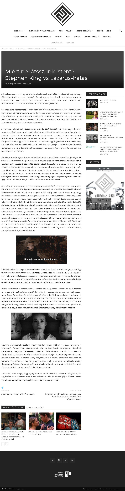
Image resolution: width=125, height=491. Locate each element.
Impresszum (114, 489)
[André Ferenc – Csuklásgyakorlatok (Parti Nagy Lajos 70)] (92, 138)
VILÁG (68, 31)
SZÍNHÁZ (99, 31)
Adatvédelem (87, 489)
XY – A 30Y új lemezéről (108, 100)
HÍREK (68, 37)
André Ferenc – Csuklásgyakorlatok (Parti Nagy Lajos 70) (111, 137)
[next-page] (6, 443)
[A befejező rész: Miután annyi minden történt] (41, 421)
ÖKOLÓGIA (107, 37)
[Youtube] (72, 460)
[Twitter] (65, 460)
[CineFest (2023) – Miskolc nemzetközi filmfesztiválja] (68, 421)
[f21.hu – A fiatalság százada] (62, 14)
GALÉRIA (77, 37)
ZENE (109, 31)
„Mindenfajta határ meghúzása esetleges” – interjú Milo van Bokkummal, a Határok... (111, 149)
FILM (60, 31)
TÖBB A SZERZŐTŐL (35, 407)
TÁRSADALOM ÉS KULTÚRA (41, 37)
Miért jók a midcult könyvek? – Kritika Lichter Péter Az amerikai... (111, 126)
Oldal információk (101, 489)
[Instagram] (59, 460)
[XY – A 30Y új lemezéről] (92, 103)
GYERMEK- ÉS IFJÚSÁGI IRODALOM (42, 31)
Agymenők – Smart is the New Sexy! (18, 394)
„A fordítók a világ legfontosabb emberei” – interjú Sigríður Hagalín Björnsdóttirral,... (111, 114)
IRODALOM (18, 31)
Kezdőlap (4, 48)
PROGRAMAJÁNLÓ (92, 37)
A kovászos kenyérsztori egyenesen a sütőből (102, 200)
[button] (121, 31)
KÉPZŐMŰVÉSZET (20, 37)
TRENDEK (70, 43)
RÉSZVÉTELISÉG (57, 43)
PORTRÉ (58, 37)
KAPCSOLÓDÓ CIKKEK (13, 407)
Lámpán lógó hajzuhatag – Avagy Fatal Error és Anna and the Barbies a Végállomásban (63, 396)
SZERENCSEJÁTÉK (83, 31)
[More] (41, 388)
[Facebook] (52, 460)
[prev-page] (3, 443)
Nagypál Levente (15, 84)
